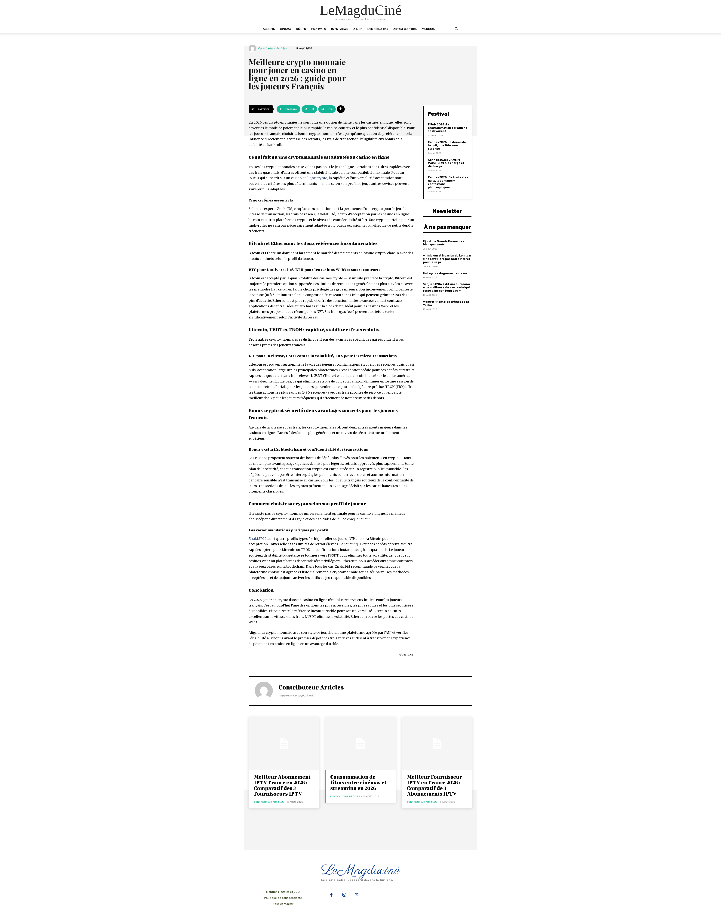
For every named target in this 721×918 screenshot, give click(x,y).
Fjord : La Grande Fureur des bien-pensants (443, 243)
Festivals (318, 29)
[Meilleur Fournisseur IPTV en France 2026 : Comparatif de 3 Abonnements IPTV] (437, 743)
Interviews (339, 29)
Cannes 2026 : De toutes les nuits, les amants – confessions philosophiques (448, 182)
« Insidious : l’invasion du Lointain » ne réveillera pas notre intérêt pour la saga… (447, 258)
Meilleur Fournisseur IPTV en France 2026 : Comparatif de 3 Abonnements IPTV (434, 785)
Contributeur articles (272, 48)
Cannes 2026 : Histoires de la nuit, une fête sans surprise (447, 145)
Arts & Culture (404, 29)
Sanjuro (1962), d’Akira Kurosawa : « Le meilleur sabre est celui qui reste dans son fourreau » (447, 287)
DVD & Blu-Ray (377, 29)
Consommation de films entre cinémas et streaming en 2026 (358, 782)
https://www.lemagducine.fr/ (296, 695)
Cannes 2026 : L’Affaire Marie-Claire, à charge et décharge (446, 162)
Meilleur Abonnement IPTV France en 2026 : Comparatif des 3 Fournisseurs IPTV (282, 785)
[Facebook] (331, 895)
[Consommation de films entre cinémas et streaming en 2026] (360, 743)
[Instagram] (344, 895)
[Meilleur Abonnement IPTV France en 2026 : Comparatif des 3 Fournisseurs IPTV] (284, 743)
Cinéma (285, 29)
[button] (456, 29)
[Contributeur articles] (253, 48)
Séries (301, 29)
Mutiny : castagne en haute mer (446, 273)
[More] (341, 109)
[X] (356, 895)
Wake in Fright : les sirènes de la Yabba (446, 303)
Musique (428, 29)
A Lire (357, 29)
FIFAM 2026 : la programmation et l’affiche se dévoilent (447, 127)
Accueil (269, 29)
